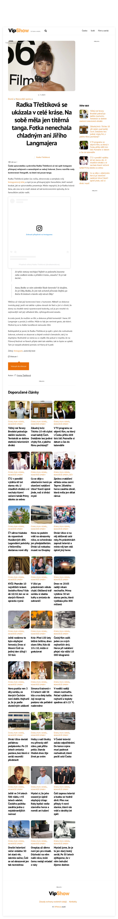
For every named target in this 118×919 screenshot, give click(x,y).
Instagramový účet (16, 182)
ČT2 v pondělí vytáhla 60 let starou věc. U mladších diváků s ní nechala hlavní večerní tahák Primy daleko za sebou (18, 489)
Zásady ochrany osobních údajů (53, 902)
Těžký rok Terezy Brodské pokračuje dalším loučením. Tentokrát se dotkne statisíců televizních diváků (18, 436)
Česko (84, 31)
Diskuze (14, 356)
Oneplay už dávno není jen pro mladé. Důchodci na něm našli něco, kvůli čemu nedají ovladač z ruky (41, 856)
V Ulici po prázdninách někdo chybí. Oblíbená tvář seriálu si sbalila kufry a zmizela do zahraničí (41, 592)
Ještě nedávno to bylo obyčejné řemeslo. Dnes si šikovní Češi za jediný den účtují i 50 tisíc (17, 646)
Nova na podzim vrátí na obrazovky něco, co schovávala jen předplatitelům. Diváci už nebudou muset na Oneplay (41, 541)
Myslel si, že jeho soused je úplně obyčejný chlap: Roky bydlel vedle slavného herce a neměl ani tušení (40, 802)
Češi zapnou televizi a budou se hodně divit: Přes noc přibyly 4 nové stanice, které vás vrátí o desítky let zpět (64, 804)
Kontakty (73, 902)
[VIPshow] (18, 32)
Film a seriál (103, 31)
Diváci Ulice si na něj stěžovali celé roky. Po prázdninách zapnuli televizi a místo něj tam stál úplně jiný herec (64, 541)
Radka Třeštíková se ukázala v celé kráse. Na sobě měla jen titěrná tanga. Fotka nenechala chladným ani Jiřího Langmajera (42, 123)
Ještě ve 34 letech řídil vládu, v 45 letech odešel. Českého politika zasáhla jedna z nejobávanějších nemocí (17, 804)
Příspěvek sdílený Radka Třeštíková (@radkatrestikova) (39, 264)
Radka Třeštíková (43, 157)
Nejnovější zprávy (23, 99)
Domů (10, 99)
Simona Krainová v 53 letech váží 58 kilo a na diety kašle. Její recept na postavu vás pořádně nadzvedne (41, 697)
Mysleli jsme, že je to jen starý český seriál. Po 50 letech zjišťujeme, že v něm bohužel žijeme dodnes (64, 856)
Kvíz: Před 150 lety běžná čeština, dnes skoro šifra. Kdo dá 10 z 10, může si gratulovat (41, 644)
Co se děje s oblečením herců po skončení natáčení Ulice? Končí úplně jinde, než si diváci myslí (41, 487)
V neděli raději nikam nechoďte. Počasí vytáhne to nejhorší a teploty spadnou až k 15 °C (64, 695)
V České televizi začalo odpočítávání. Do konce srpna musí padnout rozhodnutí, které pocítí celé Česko (64, 747)
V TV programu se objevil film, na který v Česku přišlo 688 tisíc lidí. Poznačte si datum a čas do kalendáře (64, 436)
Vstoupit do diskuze (18, 366)
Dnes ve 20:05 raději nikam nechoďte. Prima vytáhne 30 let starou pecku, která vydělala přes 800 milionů (64, 594)
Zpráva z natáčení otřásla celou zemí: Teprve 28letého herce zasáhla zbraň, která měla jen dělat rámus (64, 487)
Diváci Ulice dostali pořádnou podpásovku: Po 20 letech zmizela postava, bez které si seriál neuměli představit (18, 749)
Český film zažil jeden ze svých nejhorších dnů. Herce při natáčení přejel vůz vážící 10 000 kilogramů (64, 646)
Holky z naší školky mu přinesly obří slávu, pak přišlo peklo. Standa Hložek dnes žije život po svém (41, 747)
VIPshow (57, 907)
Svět (93, 31)
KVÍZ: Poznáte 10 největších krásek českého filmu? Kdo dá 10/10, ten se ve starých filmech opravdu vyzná (18, 592)
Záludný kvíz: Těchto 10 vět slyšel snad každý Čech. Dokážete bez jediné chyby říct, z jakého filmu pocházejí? (41, 436)
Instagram (18, 350)
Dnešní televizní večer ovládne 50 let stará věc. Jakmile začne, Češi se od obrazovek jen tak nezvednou (18, 856)
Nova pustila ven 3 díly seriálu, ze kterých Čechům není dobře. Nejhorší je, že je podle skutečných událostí (18, 697)
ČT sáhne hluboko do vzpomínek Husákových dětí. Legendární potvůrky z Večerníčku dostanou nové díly (19, 541)
